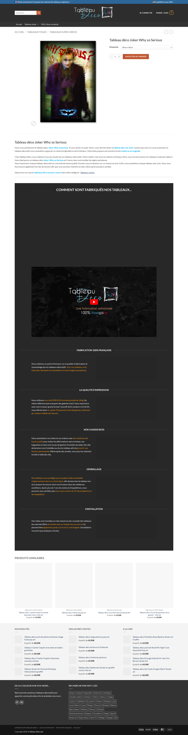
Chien (95, 697)
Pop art (92, 709)
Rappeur (88, 713)
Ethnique (107, 701)
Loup (83, 705)
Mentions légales (64, 728)
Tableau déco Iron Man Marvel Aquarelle (114, 613)
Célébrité (80, 701)
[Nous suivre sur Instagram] (17, 702)
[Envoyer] (39, 13)
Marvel (97, 705)
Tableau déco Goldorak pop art (74, 613)
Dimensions (113, 47)
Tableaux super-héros (63, 32)
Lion (114, 701)
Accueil (19, 24)
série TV (93, 718)
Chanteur (87, 697)
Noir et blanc (74, 709)
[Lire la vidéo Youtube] (94, 302)
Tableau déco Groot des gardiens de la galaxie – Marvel (154, 613)
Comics (72, 701)
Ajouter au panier (135, 56)
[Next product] (166, 32)
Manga (89, 705)
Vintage (101, 718)
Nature (113, 705)
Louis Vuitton (74, 705)
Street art (73, 718)
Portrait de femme (76, 713)
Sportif (113, 713)
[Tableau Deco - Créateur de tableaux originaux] (94, 13)
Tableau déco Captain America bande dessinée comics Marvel (33, 613)
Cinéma (102, 697)
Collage (110, 697)
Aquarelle (87, 693)
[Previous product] (171, 32)
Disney (99, 701)
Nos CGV (76, 728)
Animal (79, 693)
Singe (106, 713)
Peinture (84, 709)
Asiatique (107, 693)
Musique (105, 705)
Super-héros (83, 718)
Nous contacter (46, 728)
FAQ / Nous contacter (50, 24)
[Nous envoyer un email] (22, 702)
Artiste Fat (98, 693)
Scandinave (98, 713)
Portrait (100, 709)
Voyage (109, 718)
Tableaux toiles (30, 24)
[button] (146, 13)
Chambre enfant (75, 697)
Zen (116, 718)
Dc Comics (90, 701)
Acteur (72, 693)
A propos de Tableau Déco (26, 728)
